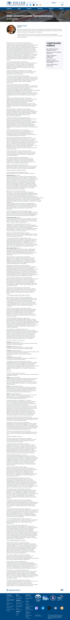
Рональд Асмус (22, 25)
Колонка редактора (29, 598)
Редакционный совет (11, 606)
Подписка (29, 8)
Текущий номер (19, 598)
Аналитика (40, 8)
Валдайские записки (29, 606)
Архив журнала (19, 596)
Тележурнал (28, 617)
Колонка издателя (29, 596)
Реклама (8, 610)
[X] (61, 590)
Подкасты (27, 611)
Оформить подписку (20, 601)
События (51, 8)
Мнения (27, 599)
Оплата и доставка (19, 605)
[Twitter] (33, 5)
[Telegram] (30, 5)
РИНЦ (62, 4)
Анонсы (17, 613)
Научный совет (9, 607)
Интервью (27, 601)
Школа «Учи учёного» (29, 609)
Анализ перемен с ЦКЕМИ (29, 616)
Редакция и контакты (11, 609)
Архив (19, 8)
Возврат (17, 608)
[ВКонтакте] (62, 590)
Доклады (27, 603)
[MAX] (27, 5)
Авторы (8, 601)
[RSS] (40, 5)
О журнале (9, 8)
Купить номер (18, 603)
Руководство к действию (28, 613)
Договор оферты (19, 606)
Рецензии (27, 604)
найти (53, 2)
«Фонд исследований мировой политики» (11, 600)
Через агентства (19, 609)
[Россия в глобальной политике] (16, 4)
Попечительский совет (10, 604)
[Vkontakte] (37, 5)
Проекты (61, 8)
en (62, 2)
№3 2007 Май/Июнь (13, 19)
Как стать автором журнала (10, 597)
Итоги (17, 614)
